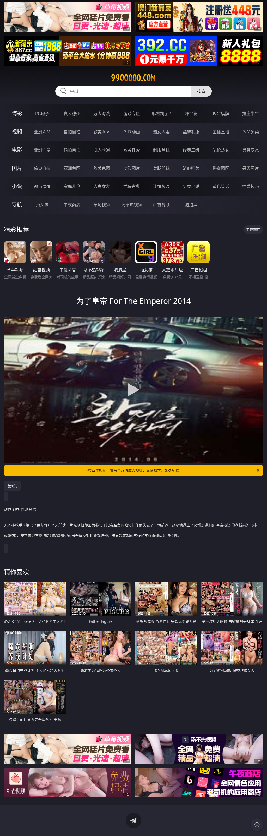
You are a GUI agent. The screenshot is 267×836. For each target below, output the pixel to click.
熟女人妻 (161, 132)
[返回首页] (257, 824)
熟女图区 (221, 168)
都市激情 (42, 186)
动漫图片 (131, 168)
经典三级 (191, 150)
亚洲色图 (72, 168)
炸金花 (191, 113)
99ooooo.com (133, 78)
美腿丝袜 (161, 168)
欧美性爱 (131, 150)
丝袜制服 (191, 132)
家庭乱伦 (72, 186)
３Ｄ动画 (131, 132)
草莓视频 (101, 205)
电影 (17, 149)
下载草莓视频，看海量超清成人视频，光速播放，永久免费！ (133, 470)
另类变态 (250, 150)
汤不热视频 (131, 205)
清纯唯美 (191, 168)
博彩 (17, 113)
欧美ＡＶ (101, 132)
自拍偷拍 (72, 132)
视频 (17, 131)
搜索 (201, 91)
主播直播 (221, 132)
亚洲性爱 (42, 150)
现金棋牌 (221, 113)
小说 (17, 186)
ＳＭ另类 (250, 132)
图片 (17, 168)
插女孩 (42, 205)
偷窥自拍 (42, 168)
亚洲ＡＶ (42, 132)
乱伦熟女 (221, 150)
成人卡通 (101, 150)
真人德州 (72, 113)
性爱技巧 (250, 186)
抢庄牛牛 (250, 113)
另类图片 (250, 168)
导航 (17, 204)
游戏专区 (131, 113)
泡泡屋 (191, 205)
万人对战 (101, 113)
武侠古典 (131, 186)
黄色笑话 (221, 186)
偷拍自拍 (72, 150)
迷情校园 (161, 186)
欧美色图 (101, 168)
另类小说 (191, 186)
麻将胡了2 (161, 113)
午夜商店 (72, 205)
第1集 (12, 485)
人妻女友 (101, 186)
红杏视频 (161, 205)
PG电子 (42, 113)
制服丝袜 (161, 150)
